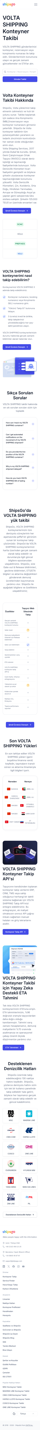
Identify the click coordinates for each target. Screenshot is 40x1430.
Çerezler (6, 1372)
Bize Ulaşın (7, 1350)
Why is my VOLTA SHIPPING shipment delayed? (17, 467)
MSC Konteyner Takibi (12, 1387)
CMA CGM (10, 1137)
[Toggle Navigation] (35, 4)
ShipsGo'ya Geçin (10, 1334)
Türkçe (23, 1414)
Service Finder (9, 1281)
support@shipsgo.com (14, 1261)
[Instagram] (18, 1266)
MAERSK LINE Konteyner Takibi (16, 1391)
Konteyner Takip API (14, 932)
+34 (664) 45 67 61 (13, 1256)
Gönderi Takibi (20, 79)
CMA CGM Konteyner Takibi (15, 1395)
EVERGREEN (11, 1170)
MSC (11, 1120)
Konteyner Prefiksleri (11, 1307)
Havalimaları (8, 1311)
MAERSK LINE (29, 1120)
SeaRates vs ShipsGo (12, 1326)
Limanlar (6, 1299)
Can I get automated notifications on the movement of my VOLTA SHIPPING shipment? (16, 438)
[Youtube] (23, 1266)
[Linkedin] (4, 1266)
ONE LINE (29, 1153)
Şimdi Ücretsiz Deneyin (15, 211)
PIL (29, 1203)
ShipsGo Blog (8, 1338)
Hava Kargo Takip (10, 1285)
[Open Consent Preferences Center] (14, 1413)
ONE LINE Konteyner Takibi (14, 1407)
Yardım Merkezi (9, 1346)
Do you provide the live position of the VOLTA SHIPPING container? (15, 454)
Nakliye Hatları (9, 1303)
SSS (4, 1342)
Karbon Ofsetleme (10, 1289)
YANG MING (11, 1187)
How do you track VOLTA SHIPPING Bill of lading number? (16, 481)
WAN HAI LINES (29, 1187)
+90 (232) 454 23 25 (13, 1247)
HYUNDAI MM (29, 1170)
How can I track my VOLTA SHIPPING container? (17, 424)
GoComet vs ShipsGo (12, 1330)
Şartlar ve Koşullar (10, 1360)
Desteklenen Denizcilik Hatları (18, 1215)
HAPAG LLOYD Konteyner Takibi (16, 1399)
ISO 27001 (7, 1376)
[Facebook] (13, 1266)
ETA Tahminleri (11, 1047)
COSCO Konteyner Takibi (13, 1403)
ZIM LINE (11, 1203)
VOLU (20, 254)
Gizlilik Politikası (9, 1364)
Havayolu (7, 1315)
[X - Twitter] (9, 1266)
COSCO (11, 1153)
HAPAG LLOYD (29, 1137)
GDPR (5, 1368)
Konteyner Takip (10, 1276)
